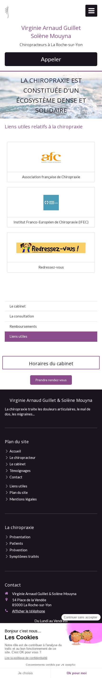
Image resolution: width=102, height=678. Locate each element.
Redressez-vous (51, 267)
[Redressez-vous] (51, 248)
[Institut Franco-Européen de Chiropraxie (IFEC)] (51, 203)
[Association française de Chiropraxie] (51, 157)
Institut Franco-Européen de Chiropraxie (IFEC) (51, 222)
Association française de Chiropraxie (51, 177)
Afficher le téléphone (28, 611)
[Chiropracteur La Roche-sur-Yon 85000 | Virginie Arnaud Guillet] (7, 12)
